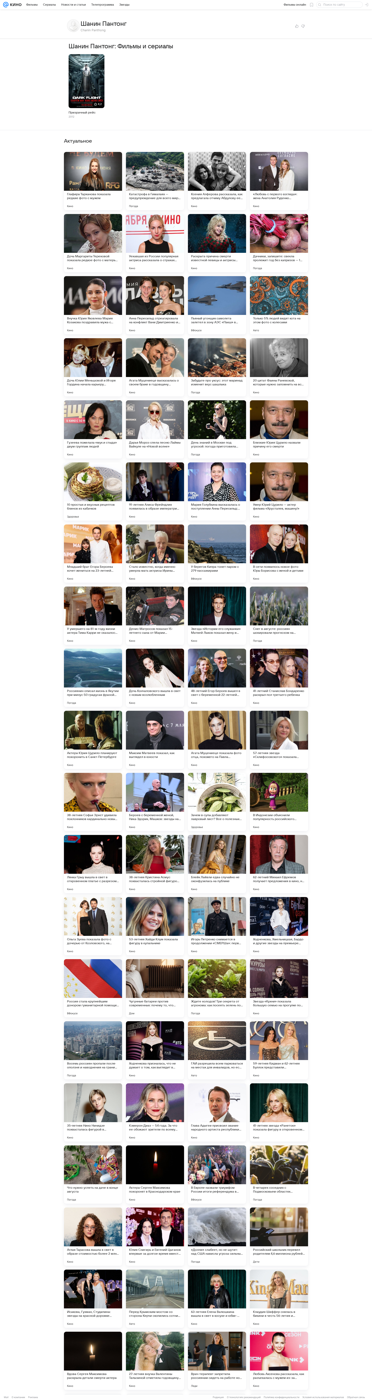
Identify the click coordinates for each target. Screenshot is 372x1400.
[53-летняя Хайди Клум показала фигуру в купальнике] (155, 926)
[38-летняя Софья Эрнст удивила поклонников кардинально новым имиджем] (93, 802)
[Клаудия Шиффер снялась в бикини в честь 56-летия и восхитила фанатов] (279, 1299)
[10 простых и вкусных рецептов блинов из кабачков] (93, 491)
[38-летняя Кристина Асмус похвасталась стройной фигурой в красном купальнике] (155, 864)
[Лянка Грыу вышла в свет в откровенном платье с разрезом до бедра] (93, 864)
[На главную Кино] (15, 4)
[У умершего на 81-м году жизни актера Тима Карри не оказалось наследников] (93, 616)
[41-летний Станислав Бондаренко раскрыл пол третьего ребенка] (279, 678)
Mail (6, 1397)
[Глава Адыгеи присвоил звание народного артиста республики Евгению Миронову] (217, 1112)
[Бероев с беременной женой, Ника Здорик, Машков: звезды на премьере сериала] (155, 802)
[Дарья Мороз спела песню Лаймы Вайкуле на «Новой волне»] (155, 429)
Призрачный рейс (82, 112)
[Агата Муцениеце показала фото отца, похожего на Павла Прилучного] (217, 740)
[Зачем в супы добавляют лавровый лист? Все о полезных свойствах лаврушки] (217, 802)
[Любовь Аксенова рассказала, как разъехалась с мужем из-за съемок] (279, 1361)
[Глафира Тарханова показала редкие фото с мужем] (93, 181)
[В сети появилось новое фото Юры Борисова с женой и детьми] (279, 553)
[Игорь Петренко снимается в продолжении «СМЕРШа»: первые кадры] (217, 926)
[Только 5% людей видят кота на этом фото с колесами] (279, 305)
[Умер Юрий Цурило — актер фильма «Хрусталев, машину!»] (279, 491)
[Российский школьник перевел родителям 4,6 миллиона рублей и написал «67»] (279, 1237)
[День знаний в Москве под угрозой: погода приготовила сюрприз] (217, 429)
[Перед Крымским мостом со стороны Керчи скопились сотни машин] (155, 1299)
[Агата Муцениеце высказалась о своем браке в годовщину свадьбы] (155, 367)
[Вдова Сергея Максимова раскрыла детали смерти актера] (93, 1361)
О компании (18, 1397)
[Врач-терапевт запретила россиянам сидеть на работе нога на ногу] (217, 1361)
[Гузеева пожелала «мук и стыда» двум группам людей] (93, 429)
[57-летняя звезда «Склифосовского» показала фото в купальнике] (279, 740)
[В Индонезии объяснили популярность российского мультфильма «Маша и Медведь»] (279, 802)
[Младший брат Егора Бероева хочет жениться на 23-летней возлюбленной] (93, 553)
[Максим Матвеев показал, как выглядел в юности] (155, 740)
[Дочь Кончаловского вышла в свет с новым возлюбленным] (155, 678)
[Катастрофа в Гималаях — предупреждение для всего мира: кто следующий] (155, 181)
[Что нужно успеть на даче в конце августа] (93, 1174)
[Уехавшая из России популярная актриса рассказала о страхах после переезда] (155, 243)
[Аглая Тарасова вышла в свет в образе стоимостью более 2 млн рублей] (93, 1237)
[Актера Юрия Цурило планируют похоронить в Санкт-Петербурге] (93, 740)
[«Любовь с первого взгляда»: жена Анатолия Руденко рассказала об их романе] (279, 181)
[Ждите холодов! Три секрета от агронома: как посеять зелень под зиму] (217, 988)
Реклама (33, 1397)
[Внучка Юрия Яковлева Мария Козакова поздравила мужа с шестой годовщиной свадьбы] (93, 305)
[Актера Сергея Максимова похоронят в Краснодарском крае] (155, 1174)
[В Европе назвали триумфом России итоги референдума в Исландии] (217, 1174)
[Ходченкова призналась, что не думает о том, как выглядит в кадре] (155, 1050)
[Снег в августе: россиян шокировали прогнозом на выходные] (279, 616)
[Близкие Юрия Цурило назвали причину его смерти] (279, 429)
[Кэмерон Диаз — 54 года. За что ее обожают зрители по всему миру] (155, 1112)
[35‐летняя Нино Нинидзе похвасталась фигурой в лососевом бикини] (93, 1112)
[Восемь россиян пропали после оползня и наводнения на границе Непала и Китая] (93, 1050)
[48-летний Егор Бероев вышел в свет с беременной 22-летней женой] (217, 678)
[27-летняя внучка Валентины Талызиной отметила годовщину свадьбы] (155, 1361)
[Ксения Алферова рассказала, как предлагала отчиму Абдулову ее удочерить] (217, 181)
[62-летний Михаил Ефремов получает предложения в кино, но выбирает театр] (279, 864)
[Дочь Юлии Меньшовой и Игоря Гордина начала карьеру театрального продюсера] (93, 367)
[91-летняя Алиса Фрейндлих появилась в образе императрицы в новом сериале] (155, 491)
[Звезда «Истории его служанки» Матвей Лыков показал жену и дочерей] (217, 616)
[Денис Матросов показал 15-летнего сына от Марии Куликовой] (155, 616)
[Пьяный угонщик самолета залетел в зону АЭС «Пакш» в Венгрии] (217, 305)
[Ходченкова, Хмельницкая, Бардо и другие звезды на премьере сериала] (279, 926)
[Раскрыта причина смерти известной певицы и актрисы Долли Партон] (217, 243)
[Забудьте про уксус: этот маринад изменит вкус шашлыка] (217, 367)
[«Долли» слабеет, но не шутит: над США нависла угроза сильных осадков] (217, 1237)
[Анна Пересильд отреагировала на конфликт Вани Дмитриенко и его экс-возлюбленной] (155, 305)
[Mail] (6, 4)
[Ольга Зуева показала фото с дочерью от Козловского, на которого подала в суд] (93, 926)
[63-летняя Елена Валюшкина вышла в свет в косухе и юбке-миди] (217, 1299)
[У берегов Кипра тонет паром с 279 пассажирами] (217, 553)
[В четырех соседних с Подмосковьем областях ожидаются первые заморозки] (279, 1174)
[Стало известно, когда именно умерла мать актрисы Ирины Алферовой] (155, 553)
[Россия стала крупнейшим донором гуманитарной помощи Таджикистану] (93, 988)
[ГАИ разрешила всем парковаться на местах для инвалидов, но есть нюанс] (217, 1050)
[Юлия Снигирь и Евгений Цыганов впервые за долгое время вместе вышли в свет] (155, 1237)
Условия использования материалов (323, 1397)
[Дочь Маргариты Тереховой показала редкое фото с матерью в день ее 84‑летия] (93, 243)
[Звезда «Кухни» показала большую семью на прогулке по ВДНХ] (279, 988)
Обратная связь (356, 1397)
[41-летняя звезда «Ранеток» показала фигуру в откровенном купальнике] (279, 1112)
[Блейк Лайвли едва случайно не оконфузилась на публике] (217, 864)
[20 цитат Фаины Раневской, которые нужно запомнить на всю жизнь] (279, 367)
